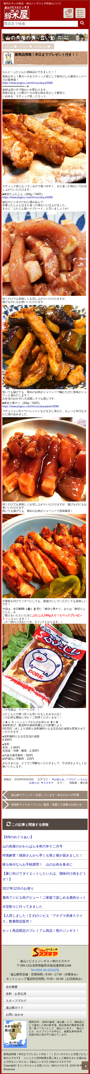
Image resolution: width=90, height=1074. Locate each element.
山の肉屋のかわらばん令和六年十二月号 (32, 846)
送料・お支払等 (16, 993)
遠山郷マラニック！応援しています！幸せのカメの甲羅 (45, 794)
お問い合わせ (14, 1014)
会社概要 (12, 986)
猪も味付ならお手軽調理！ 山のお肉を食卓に (37, 864)
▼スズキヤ (47, 782)
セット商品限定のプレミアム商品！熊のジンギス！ (40, 930)
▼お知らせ (58, 779)
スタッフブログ (16, 1000)
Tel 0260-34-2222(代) (45, 970)
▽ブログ (71, 779)
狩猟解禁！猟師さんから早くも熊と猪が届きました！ (42, 855)
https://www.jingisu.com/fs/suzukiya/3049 (27, 82)
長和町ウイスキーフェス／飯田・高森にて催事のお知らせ (46, 804)
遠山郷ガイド (14, 1007)
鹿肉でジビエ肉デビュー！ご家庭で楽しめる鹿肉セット (44, 897)
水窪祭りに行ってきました (22, 906)
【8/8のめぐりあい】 (18, 837)
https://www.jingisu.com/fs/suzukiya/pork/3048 (30, 406)
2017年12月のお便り (18, 888)
